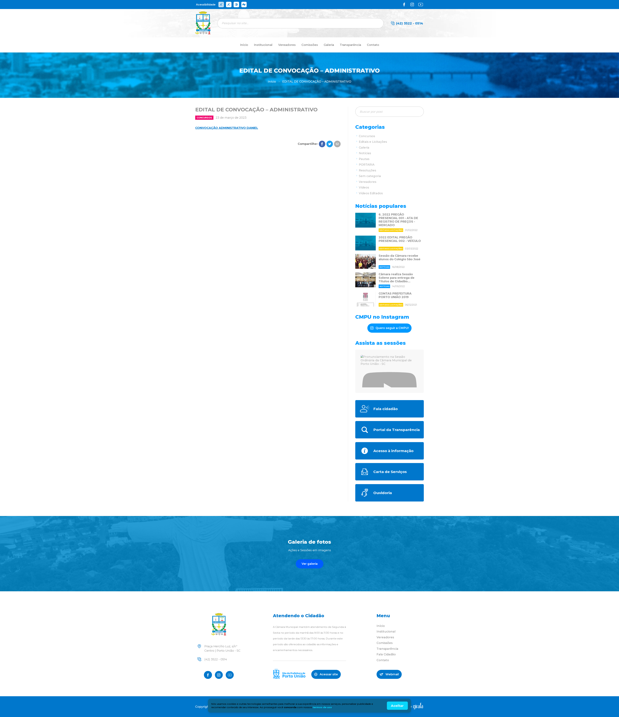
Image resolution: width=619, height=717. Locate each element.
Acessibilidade (206, 4)
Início (244, 45)
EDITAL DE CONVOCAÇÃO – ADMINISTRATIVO (316, 81)
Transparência (350, 45)
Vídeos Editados (371, 193)
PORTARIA (366, 164)
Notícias (365, 153)
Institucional (263, 45)
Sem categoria (370, 176)
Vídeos (364, 187)
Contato (373, 45)
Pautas (364, 159)
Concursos (204, 117)
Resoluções (367, 170)
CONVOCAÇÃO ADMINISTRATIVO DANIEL (226, 128)
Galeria (329, 45)
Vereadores (287, 45)
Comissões (309, 45)
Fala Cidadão (386, 654)
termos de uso (322, 707)
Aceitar (397, 706)
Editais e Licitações (373, 142)
